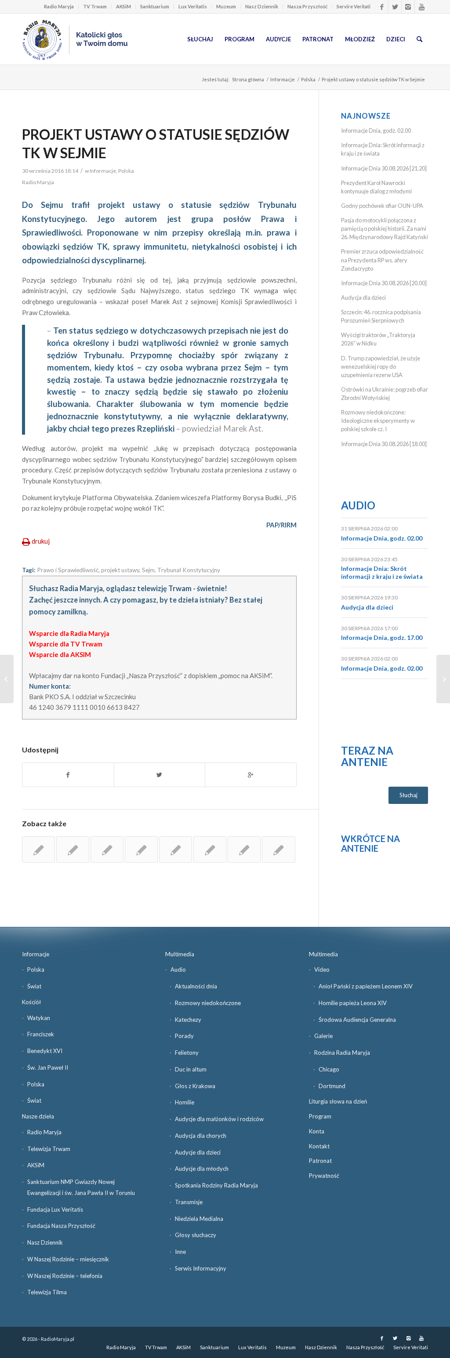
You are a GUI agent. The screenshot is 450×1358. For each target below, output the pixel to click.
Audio (358, 505)
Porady (184, 1035)
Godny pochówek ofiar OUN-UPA (382, 205)
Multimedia (179, 954)
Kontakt (319, 1146)
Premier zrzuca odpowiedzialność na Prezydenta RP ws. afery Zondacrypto (382, 260)
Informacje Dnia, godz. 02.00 (376, 130)
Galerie (323, 1035)
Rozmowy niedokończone (208, 1002)
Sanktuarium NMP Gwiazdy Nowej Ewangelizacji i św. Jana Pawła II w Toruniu (81, 1187)
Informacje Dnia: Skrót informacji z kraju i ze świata (382, 572)
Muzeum (226, 6)
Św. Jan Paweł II (47, 1067)
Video (322, 969)
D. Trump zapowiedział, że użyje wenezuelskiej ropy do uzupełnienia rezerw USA (380, 366)
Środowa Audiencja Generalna (357, 1019)
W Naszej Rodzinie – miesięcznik (68, 1259)
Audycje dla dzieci (198, 1152)
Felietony (187, 1052)
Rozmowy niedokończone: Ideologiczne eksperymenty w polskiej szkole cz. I (378, 420)
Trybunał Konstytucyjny (188, 570)
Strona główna (248, 79)
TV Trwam (95, 6)
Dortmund (332, 1085)
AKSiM (123, 6)
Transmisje (189, 1201)
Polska (308, 79)
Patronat (320, 1160)
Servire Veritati (353, 6)
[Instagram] (408, 6)
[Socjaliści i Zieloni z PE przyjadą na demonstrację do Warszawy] (7, 679)
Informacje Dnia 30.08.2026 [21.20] (384, 168)
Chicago (329, 1069)
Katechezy (188, 1019)
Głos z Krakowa (195, 1085)
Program (320, 1116)
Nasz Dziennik (261, 6)
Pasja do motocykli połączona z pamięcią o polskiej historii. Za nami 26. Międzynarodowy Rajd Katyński (384, 228)
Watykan (38, 1017)
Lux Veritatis (192, 6)
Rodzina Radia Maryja (342, 1052)
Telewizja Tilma (47, 1292)
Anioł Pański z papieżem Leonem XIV (366, 986)
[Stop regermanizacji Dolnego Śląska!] (72, 849)
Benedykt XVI (44, 1050)
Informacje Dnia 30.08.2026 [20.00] (384, 283)
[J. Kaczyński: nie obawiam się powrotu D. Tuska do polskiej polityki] (209, 849)
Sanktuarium (154, 6)
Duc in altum (191, 1069)
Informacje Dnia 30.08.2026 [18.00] (384, 443)
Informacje (282, 79)
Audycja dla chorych (200, 1135)
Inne (180, 1251)
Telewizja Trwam (48, 1148)
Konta (316, 1131)
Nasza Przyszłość (307, 6)
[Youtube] (421, 6)
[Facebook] (381, 6)
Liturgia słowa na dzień (338, 1101)
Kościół (31, 1002)
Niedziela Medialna (199, 1218)
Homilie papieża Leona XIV (353, 1002)
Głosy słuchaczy (195, 1234)
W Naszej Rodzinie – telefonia (64, 1275)
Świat (34, 986)
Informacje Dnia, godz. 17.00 (381, 637)
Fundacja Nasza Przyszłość (61, 1225)
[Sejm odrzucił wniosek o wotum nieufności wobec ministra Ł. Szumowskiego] (278, 849)
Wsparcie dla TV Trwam (65, 644)
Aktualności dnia (196, 986)
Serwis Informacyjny (200, 1268)
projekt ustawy (120, 570)
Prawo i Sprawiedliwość (67, 570)
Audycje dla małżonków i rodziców (219, 1118)
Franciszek (40, 1034)
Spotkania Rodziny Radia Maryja (216, 1185)
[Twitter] (394, 6)
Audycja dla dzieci (363, 297)
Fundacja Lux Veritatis (55, 1209)
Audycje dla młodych (202, 1168)
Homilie (184, 1102)
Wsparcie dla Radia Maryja (69, 633)
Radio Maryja (59, 6)
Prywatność (324, 1175)
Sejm (148, 570)
